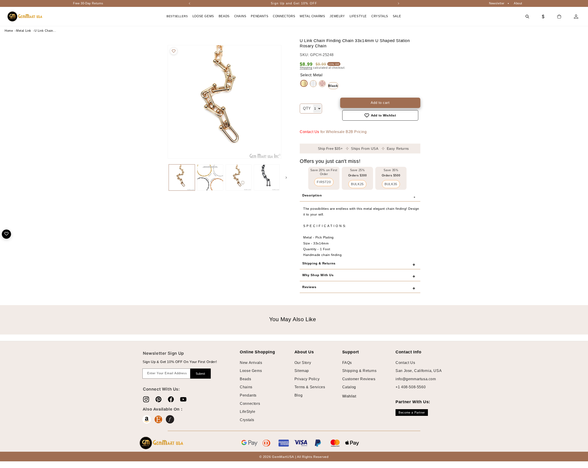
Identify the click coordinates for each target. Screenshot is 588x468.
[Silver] (313, 83)
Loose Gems (251, 371)
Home (9, 30)
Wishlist (345, 396)
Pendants (248, 395)
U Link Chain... (45, 30)
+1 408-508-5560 (411, 387)
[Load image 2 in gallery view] (210, 177)
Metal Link (23, 30)
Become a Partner (412, 412)
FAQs (347, 363)
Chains (246, 387)
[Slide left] (163, 178)
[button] (203, 16)
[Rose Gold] (322, 83)
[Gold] (304, 83)
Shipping (306, 67)
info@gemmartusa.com (416, 379)
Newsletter (496, 3)
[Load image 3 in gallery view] (239, 177)
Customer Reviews (359, 379)
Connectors (250, 404)
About (518, 3)
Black (333, 86)
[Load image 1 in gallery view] (182, 177)
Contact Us (309, 132)
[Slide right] (286, 178)
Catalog (349, 387)
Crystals (247, 420)
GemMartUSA (283, 457)
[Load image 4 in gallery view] (267, 177)
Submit (200, 373)
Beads (245, 379)
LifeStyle (247, 412)
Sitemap (301, 371)
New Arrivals (251, 363)
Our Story (302, 363)
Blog (298, 395)
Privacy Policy (306, 379)
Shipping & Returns (359, 371)
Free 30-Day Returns (88, 3)
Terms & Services (309, 387)
